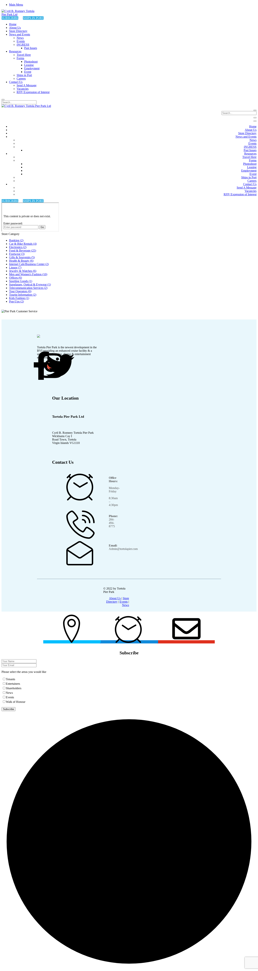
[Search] (3, 99)
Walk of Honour (15, 701)
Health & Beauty (21, 260)
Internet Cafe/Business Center (29, 264)
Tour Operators (20, 291)
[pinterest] (60, 366)
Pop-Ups (16, 301)
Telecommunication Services (28, 287)
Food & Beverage (22, 250)
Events (124, 601)
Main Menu (16, 4)
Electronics (17, 247)
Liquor (15, 267)
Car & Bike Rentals (23, 243)
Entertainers (13, 683)
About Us (115, 598)
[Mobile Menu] (254, 117)
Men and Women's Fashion (28, 274)
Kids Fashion (19, 298)
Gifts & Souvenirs (22, 257)
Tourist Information (22, 294)
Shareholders (13, 688)
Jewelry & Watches (22, 270)
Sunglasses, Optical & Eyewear (30, 284)
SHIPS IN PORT (33, 17)
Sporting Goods (20, 281)
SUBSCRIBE (10, 17)
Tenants (10, 679)
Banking (16, 240)
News (125, 605)
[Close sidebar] (254, 121)
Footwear (17, 254)
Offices (15, 277)
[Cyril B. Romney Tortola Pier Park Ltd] (20, 14)
